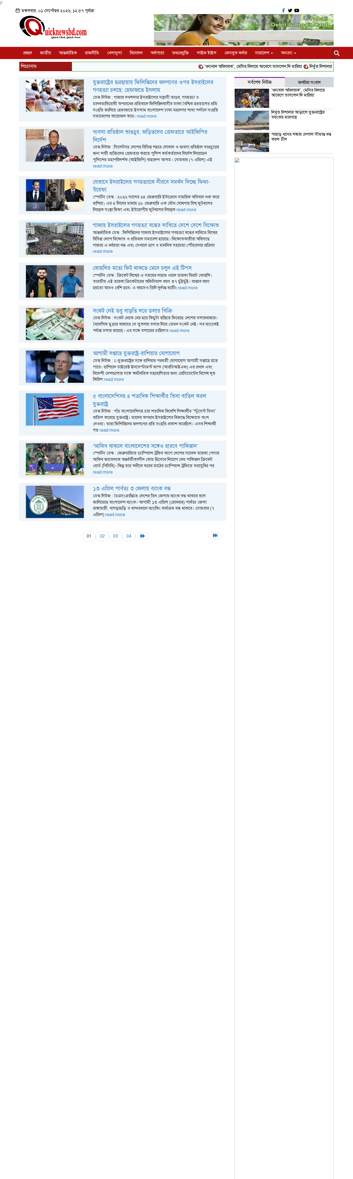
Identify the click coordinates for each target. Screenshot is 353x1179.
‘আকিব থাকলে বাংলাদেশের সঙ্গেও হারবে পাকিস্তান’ (145, 446)
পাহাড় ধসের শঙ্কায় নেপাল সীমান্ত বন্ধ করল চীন (301, 137)
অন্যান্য (287, 53)
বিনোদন (136, 53)
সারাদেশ (262, 53)
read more (147, 116)
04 (128, 536)
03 (115, 536)
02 (102, 536)
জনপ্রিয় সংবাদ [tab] (309, 82)
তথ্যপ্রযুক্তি (180, 53)
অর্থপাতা (157, 53)
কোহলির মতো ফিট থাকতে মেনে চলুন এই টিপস (142, 268)
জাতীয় (45, 53)
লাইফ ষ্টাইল (206, 53)
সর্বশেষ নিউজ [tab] (260, 82)
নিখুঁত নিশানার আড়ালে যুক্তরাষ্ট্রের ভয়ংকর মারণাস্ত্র (298, 115)
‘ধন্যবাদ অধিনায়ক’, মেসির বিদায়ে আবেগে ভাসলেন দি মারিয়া (241, 66)
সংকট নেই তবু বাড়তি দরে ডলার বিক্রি (132, 310)
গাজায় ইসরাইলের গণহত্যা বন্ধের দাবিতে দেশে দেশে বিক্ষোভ (156, 225)
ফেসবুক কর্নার (235, 53)
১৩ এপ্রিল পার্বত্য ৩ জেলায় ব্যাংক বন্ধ (132, 488)
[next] (142, 536)
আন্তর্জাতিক (68, 53)
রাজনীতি (92, 53)
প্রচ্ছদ (27, 53)
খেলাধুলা (114, 53)
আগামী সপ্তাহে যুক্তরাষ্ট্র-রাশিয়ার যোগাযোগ (136, 353)
